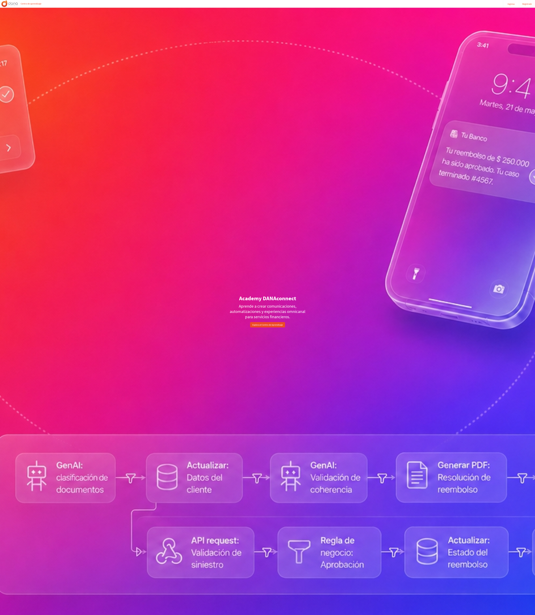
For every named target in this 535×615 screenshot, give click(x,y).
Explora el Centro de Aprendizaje (267, 324)
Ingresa (511, 4)
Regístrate (527, 4)
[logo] (9, 3)
